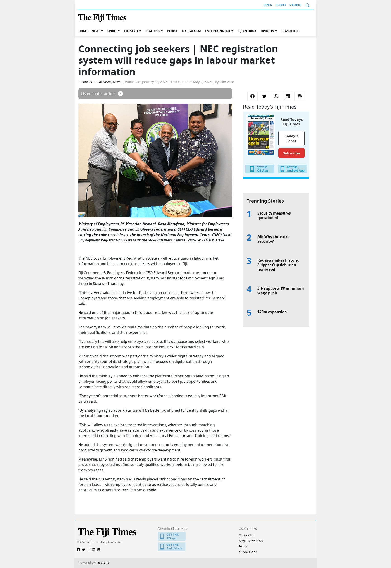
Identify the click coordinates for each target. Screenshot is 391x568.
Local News (102, 82)
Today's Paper (291, 138)
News (96, 31)
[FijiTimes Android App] (195, 546)
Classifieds (290, 31)
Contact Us (246, 535)
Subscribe (295, 5)
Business (85, 82)
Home (83, 31)
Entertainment (218, 31)
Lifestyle (131, 31)
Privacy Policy (248, 551)
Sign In (268, 5)
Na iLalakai (191, 31)
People (172, 31)
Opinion (267, 31)
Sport (112, 31)
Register (281, 5)
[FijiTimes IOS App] (195, 536)
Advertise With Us (251, 541)
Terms (243, 546)
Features (153, 31)
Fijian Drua (247, 31)
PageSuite (102, 563)
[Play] (120, 93)
